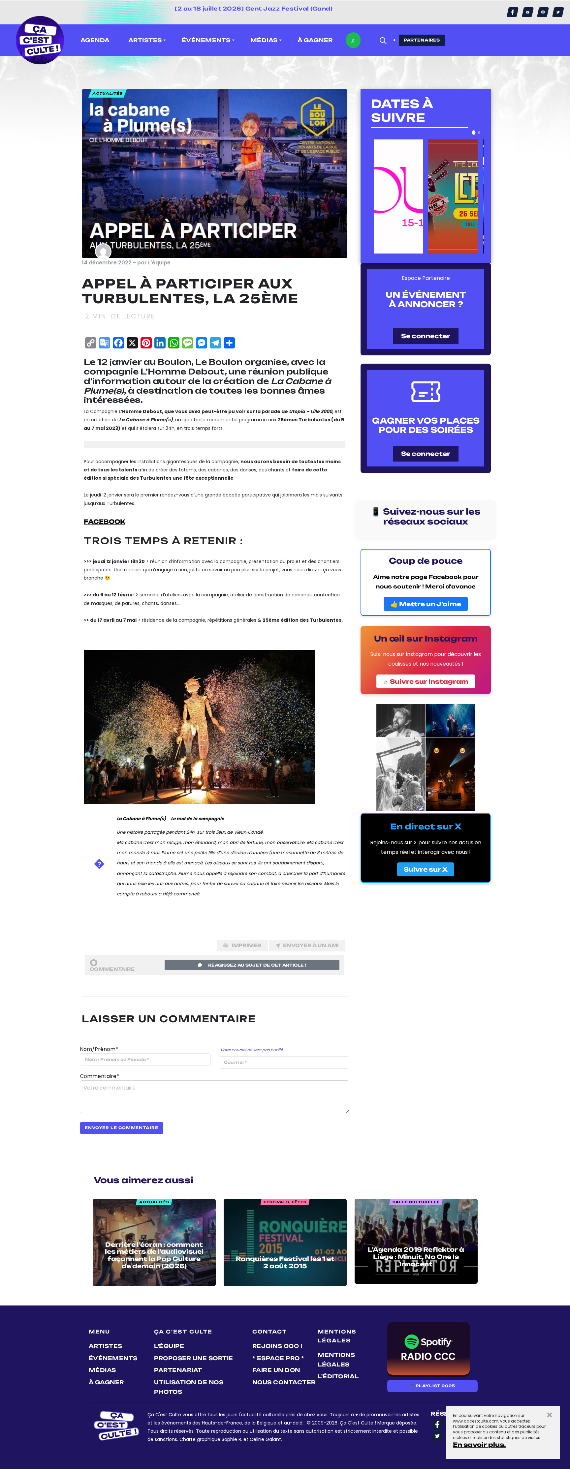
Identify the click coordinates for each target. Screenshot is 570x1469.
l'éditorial (338, 1376)
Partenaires (422, 40)
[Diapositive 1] (473, 132)
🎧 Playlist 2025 (432, 1386)
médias (102, 1370)
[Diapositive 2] (479, 132)
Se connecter (425, 336)
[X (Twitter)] (558, 12)
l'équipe (169, 1346)
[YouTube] (528, 12)
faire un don (276, 1370)
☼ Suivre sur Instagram (425, 681)
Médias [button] (264, 40)
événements (113, 1358)
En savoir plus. (479, 1444)
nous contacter (284, 1382)
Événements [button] (206, 40)
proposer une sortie (193, 1358)
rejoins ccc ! (277, 1346)
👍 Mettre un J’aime (426, 604)
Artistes (105, 1346)
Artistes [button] (145, 40)
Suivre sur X (426, 869)
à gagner (315, 40)
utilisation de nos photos (188, 1387)
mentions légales (336, 1360)
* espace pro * (278, 1358)
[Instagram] (543, 12)
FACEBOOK (104, 521)
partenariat (178, 1370)
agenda (95, 40)
